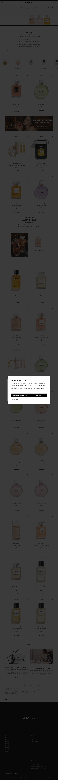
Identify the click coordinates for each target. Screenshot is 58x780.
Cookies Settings (14, 399)
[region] (29, 390)
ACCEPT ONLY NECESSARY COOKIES (20, 395)
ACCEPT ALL (38, 395)
